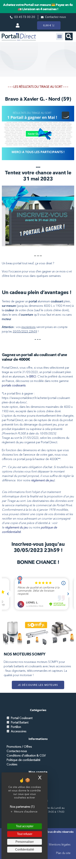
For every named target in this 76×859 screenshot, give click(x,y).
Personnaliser (24, 841)
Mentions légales (59, 844)
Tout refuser (24, 834)
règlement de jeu (42, 480)
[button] (59, 36)
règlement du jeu (16, 527)
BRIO (32, 376)
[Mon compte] (18, 25)
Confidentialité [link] (24, 849)
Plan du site (63, 853)
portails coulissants (14, 385)
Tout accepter (24, 826)
